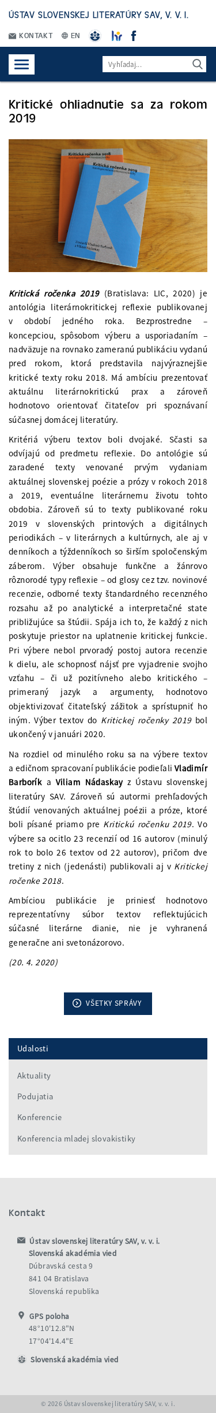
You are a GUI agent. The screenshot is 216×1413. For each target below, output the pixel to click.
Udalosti (32, 1048)
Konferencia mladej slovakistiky (76, 1138)
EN (75, 35)
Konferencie (39, 1117)
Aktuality (34, 1075)
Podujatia (35, 1096)
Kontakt (35, 35)
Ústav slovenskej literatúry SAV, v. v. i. (99, 14)
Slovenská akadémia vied (75, 1359)
